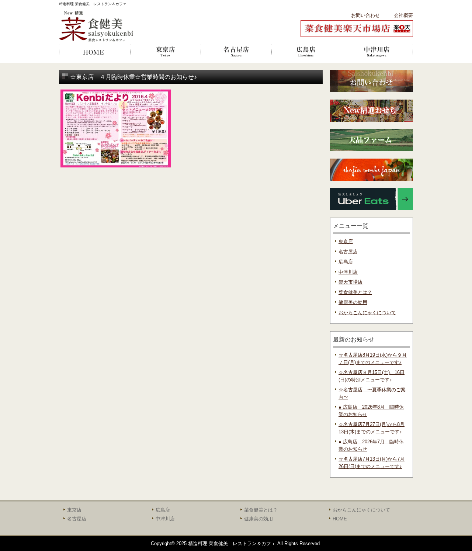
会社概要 (403, 15)
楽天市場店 (350, 282)
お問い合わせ (365, 15)
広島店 (306, 52)
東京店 (165, 52)
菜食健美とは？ (355, 292)
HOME (94, 52)
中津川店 (377, 52)
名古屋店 (236, 52)
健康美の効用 (353, 302)
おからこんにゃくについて (367, 312)
